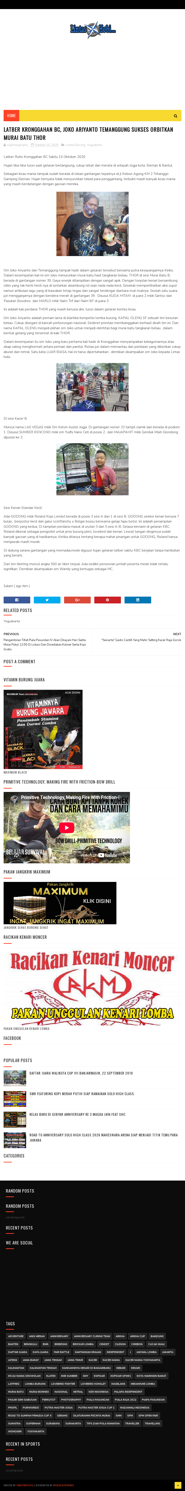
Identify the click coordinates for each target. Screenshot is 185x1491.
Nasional (61, 1392)
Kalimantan (16, 1368)
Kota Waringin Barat (151, 1376)
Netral (78, 1392)
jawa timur (75, 1360)
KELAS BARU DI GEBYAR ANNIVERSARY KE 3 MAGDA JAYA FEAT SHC (77, 1114)
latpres (13, 1384)
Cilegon (120, 1344)
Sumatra (14, 1423)
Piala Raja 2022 (125, 1399)
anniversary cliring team (92, 1336)
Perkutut (49, 1399)
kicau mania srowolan (24, 1376)
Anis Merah (37, 1336)
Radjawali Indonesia (134, 1407)
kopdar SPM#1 (121, 1376)
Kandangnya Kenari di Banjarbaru (86, 1368)
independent (115, 1352)
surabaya (53, 1423)
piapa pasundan (153, 1399)
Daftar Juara (17, 1352)
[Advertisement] (92, 71)
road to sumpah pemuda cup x (29, 1415)
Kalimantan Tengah (43, 1368)
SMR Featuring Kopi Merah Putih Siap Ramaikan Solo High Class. (82, 1093)
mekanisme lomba (143, 1384)
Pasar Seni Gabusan (22, 1399)
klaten (51, 1376)
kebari (120, 1368)
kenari (135, 1368)
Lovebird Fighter (63, 1384)
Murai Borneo (39, 1392)
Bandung (157, 1336)
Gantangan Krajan (88, 1352)
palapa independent (128, 1392)
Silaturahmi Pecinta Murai (91, 1415)
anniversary (59, 1336)
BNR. (46, 1344)
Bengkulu (30, 1344)
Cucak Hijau (156, 1344)
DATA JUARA (40, 1352)
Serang (62, 1415)
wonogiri (15, 1431)
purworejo (31, 1407)
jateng (12, 1360)
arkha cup (137, 1336)
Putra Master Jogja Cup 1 (96, 1407)
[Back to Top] (178, 1485)
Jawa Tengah (53, 1360)
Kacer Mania (111, 1360)
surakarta (73, 1423)
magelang (118, 1384)
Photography (71, 1399)
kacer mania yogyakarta (142, 1360)
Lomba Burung (75, 145)
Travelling (152, 1423)
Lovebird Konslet (93, 1384)
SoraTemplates (24, 1485)
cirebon (137, 1344)
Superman (33, 1423)
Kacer (93, 1360)
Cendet (104, 1344)
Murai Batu (16, 1392)
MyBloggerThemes (63, 1485)
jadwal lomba (146, 1352)
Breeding (61, 1344)
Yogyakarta (94, 145)
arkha (120, 1336)
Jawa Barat (31, 1360)
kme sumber (69, 1376)
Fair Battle (61, 1352)
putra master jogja (59, 1407)
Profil (12, 1407)
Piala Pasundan (98, 1399)
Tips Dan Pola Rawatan (103, 1423)
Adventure (15, 1336)
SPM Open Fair (148, 1415)
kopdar (99, 1376)
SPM (130, 1415)
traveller (132, 1423)
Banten (13, 1344)
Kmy (85, 1376)
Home (11, 115)
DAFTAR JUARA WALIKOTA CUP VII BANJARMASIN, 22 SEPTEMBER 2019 (81, 1072)
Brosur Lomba (83, 1344)
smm (119, 1415)
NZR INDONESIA (99, 1392)
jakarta (167, 1352)
